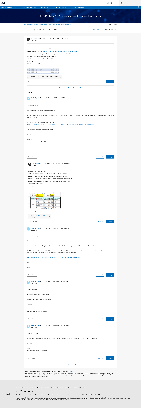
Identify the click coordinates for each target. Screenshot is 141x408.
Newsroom (40, 388)
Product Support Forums (40, 24)
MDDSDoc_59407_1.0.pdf (38, 215)
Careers (53, 388)
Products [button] (11, 3)
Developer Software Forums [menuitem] (28, 7)
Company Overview (21, 388)
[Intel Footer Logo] (8, 394)
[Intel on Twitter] (20, 392)
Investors (47, 388)
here (71, 371)
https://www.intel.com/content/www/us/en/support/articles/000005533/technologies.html (53, 257)
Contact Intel (32, 388)
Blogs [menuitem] (69, 7)
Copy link (100, 157)
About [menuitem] (17, 7)
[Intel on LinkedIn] (24, 392)
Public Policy (82, 388)
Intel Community (28, 24)
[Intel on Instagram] (32, 392)
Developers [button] (39, 3)
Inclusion (75, 388)
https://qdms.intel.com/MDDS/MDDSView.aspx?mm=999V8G (59, 51)
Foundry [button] (58, 3)
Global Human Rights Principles (116, 398)
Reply (110, 82)
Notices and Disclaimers (45, 398)
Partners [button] (49, 3)
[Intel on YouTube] (28, 392)
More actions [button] (109, 29)
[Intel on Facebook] (16, 392)
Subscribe (96, 29)
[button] (114, 39)
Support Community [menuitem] (6, 7)
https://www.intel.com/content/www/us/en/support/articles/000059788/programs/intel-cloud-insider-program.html (61, 125)
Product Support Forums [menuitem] (46, 7)
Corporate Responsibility (64, 388)
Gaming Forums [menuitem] (60, 7)
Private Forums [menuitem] (79, 7)
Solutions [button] (29, 3)
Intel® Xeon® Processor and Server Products (60, 24)
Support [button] (20, 3)
